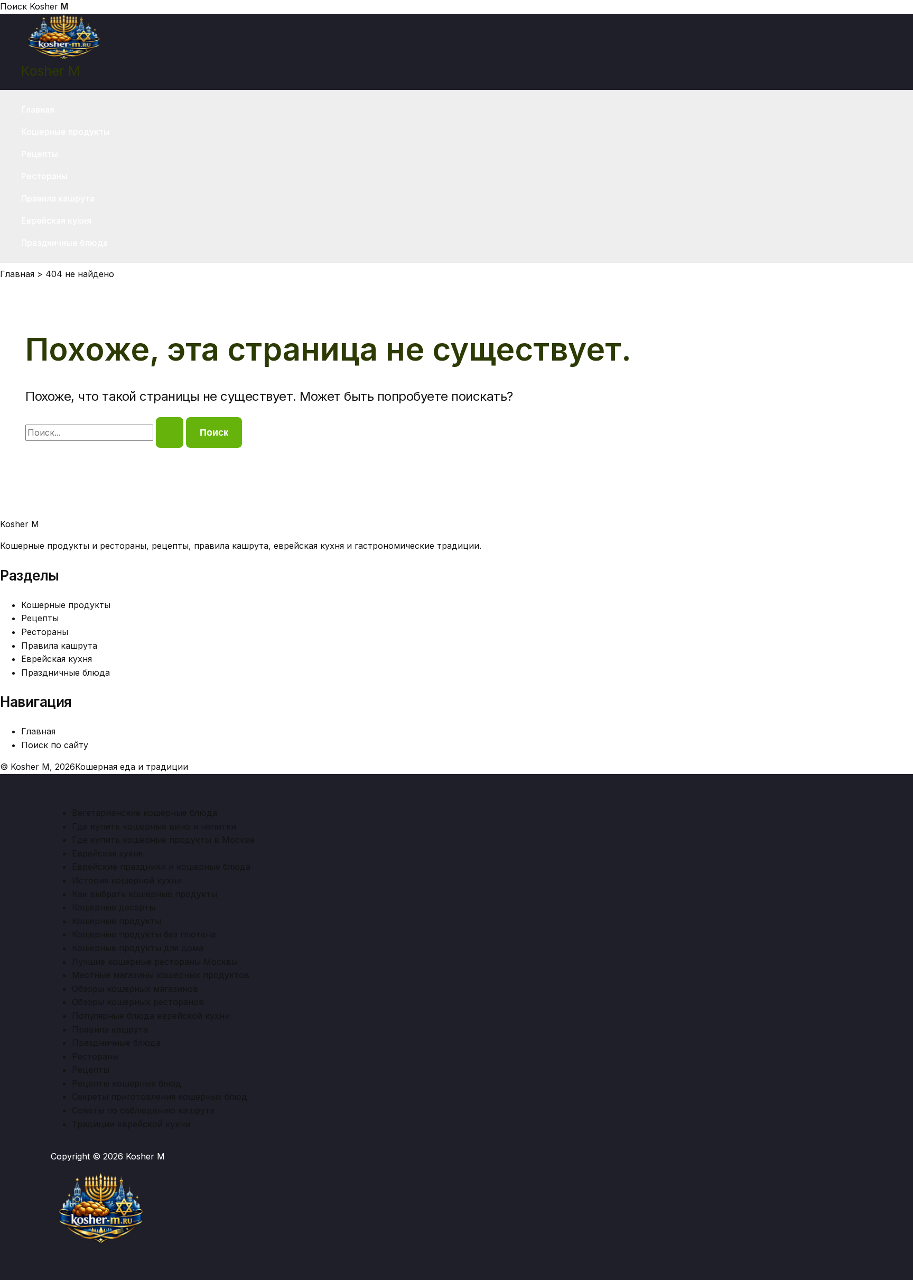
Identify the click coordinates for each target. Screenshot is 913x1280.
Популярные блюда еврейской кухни (151, 1015)
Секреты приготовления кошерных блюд (159, 1096)
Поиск (13, 6)
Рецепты (39, 154)
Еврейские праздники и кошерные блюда (161, 866)
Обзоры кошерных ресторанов (138, 1002)
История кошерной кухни (127, 880)
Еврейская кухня (56, 220)
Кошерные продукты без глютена (144, 934)
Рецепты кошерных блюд (126, 1083)
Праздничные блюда (64, 242)
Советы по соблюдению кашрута (143, 1110)
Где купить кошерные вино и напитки (154, 826)
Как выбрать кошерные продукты (144, 894)
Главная (37, 109)
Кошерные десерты (113, 907)
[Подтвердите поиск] (169, 432)
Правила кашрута (58, 198)
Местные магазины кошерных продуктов (160, 975)
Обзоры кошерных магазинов (135, 988)
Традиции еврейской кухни (131, 1124)
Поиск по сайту (54, 745)
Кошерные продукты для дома (137, 948)
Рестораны (44, 176)
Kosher (49, 6)
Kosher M (50, 71)
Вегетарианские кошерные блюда (144, 812)
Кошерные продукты (65, 131)
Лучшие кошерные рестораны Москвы (155, 961)
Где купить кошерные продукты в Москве (163, 839)
